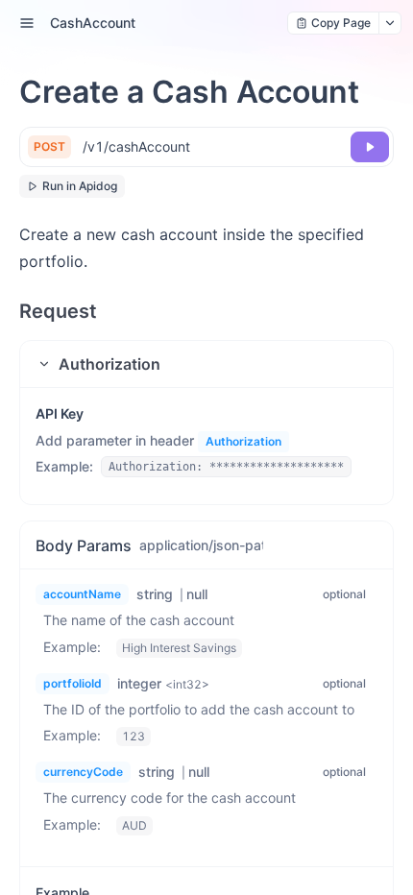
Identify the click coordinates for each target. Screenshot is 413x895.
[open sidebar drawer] (27, 23)
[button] (206, 364)
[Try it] (370, 147)
